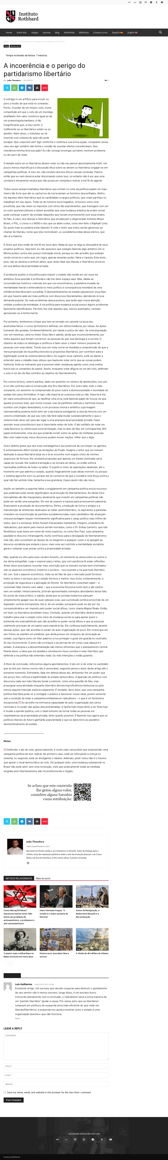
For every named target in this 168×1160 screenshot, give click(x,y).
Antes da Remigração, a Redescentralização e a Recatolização (87, 913)
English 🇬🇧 (132, 32)
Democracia (15, 46)
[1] (19, 702)
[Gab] (129, 2)
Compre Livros (100, 32)
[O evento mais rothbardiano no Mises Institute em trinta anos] (20, 939)
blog (13, 41)
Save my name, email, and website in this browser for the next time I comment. (49, 1092)
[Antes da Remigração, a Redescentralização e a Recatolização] (92, 896)
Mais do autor (43, 878)
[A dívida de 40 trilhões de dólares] (92, 939)
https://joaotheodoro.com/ (38, 846)
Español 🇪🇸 (117, 32)
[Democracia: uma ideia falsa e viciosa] (56, 939)
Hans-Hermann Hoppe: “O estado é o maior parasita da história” (54, 913)
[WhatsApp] (14, 87)
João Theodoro (14, 80)
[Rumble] (145, 2)
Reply (17, 1018)
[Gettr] (44, 87)
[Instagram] (140, 2)
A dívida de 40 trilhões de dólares (92, 953)
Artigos (34, 32)
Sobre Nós (22, 32)
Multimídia (69, 32)
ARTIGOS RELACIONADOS (19, 878)
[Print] (37, 87)
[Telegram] (151, 2)
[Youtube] (161, 2)
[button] (160, 32)
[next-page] (11, 963)
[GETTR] (134, 2)
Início (6, 41)
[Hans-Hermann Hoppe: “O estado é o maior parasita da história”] (56, 896)
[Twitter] (156, 2)
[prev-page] (6, 963)
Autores (47, 32)
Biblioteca (84, 32)
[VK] (29, 87)
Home (9, 32)
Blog (57, 32)
